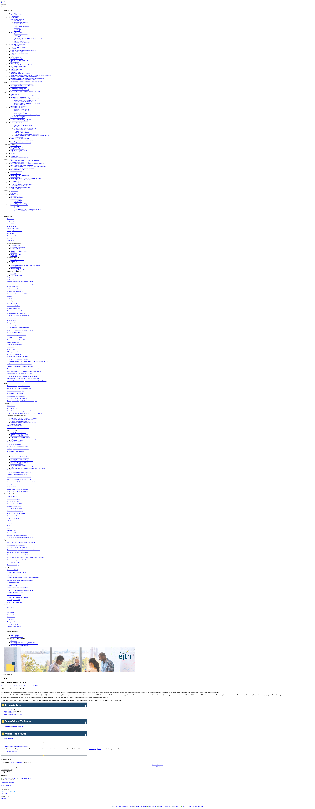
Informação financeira (16, 72)
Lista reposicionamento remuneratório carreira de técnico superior (27, 78)
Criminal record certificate (17, 169)
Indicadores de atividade (20, 131)
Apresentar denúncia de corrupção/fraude (21, 184)
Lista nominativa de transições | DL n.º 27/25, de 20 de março (26, 81)
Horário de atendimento (16, 51)
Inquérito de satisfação (19, 104)
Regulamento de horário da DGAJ (19, 53)
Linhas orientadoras (9, 712)
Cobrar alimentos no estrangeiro (18, 87)
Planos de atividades (15, 57)
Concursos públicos (19, 41)
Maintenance (17, 206)
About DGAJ (14, 193)
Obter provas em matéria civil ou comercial (25, 100)
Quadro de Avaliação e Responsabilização (21, 65)
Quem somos (13, 11)
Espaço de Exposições (16, 32)
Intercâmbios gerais (9, 709)
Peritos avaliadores (18, 25)
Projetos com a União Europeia (18, 150)
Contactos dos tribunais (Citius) (18, 185)
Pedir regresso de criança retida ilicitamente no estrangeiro (25, 91)
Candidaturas (17, 35)
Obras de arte (13, 141)
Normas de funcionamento (20, 34)
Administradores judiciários (21, 22)
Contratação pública (15, 37)
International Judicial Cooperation (19, 205)
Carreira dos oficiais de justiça (21, 109)
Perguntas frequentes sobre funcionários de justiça (27, 115)
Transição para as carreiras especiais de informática (23, 76)
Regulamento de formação (17, 149)
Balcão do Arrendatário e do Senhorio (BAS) (22, 140)
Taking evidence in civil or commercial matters (26, 208)
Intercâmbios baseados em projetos (13, 714)
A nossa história (14, 16)
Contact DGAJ (14, 194)
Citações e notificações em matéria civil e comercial (27, 98)
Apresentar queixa (15, 182)
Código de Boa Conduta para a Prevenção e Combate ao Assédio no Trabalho (30, 75)
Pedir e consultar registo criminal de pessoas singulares (24, 160)
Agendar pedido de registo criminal (19, 90)
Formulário (17, 45)
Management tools (15, 196)
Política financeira (8, 746)
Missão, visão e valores (16, 14)
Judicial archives (18, 202)
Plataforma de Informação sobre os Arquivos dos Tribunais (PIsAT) (31, 135)
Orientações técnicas (19, 39)
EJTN (12, 154)
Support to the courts (15, 199)
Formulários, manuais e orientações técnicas (25, 128)
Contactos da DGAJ (15, 174)
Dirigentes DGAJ (18, 20)
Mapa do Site (152, 802)
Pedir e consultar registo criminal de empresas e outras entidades (27, 163)
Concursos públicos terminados (22, 42)
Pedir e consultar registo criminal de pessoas (21, 84)
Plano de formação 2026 (16, 147)
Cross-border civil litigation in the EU (23, 210)
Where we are (14, 191)
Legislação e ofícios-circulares (21, 132)
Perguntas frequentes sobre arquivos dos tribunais (26, 134)
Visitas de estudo (8, 738)
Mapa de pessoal (14, 62)
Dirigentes (13, 48)
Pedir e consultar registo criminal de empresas (22, 85)
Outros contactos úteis (16, 181)
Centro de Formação (15, 146)
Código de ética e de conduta (18, 67)
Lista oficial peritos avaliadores (18, 106)
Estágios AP (17, 31)
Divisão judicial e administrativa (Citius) (20, 119)
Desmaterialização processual (21, 126)
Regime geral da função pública (22, 26)
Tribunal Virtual (14, 94)
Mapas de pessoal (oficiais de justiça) (23, 112)
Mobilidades (17, 28)
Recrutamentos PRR (19, 29)
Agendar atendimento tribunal (18, 88)
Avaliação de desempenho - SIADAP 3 (20, 73)
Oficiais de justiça (18, 23)
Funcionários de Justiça (16, 107)
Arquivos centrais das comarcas (22, 123)
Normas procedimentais (20, 116)
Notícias (12, 153)
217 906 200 (4, 799)
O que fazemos (14, 13)
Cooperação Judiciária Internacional (19, 97)
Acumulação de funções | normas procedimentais (23, 79)
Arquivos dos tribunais (16, 122)
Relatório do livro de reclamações (19, 60)
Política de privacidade (20, 47)
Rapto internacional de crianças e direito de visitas (27, 103)
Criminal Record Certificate (17, 197)
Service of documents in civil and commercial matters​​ (27, 209)
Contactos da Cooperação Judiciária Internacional (23, 180)
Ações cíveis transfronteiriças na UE (23, 101)
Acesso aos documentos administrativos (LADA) (23, 50)
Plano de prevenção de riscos (18, 66)
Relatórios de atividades (16, 59)
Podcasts (12, 54)
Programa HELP (14, 156)
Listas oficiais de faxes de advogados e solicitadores (23, 95)
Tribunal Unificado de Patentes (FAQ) (20, 138)
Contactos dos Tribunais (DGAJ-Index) (20, 187)
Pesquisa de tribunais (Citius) (18, 118)
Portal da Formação (15, 152)
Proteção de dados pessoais (17, 44)
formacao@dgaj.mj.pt (95, 749)
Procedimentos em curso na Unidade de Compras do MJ (28, 38)
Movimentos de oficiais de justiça (22, 110)
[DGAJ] (3, 1)
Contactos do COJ (15, 177)
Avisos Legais (161, 802)
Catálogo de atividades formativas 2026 (14, 726)
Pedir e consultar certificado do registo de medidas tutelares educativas (28, 166)
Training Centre (18, 200)
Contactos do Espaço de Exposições (19, 175)
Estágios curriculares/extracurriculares (20, 157)
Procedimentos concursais (17, 19)
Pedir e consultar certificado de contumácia (21, 165)
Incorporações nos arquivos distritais (23, 129)
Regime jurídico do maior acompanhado (20, 143)
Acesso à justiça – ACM (16, 188)
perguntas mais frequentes (20, 746)
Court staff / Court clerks (20, 203)
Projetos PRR (14, 70)
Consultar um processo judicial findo (23, 125)
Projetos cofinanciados (16, 69)
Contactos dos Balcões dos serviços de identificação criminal (26, 178)
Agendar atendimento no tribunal (19, 121)
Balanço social (14, 63)
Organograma (14, 17)
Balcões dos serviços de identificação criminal (22, 168)
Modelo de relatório (12, 751)
